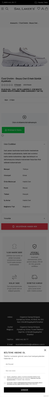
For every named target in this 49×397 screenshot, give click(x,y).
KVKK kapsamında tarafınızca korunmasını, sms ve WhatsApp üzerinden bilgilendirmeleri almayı (24, 383)
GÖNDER (24, 390)
